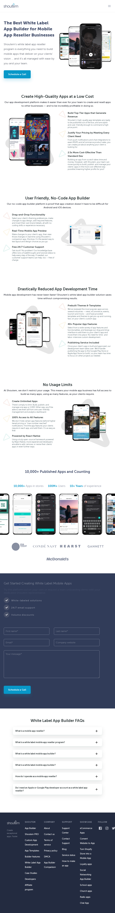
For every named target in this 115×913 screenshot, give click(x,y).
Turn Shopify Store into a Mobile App (86, 853)
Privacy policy (50, 851)
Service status (68, 855)
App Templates (32, 851)
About (47, 828)
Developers (30, 879)
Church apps (86, 891)
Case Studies (31, 873)
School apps (86, 885)
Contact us (49, 834)
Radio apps (85, 897)
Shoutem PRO (32, 834)
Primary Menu (109, 6)
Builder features (32, 857)
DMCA (47, 857)
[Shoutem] (11, 6)
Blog (64, 849)
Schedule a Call (17, 74)
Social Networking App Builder (85, 874)
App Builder (30, 828)
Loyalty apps (86, 864)
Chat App (84, 903)
